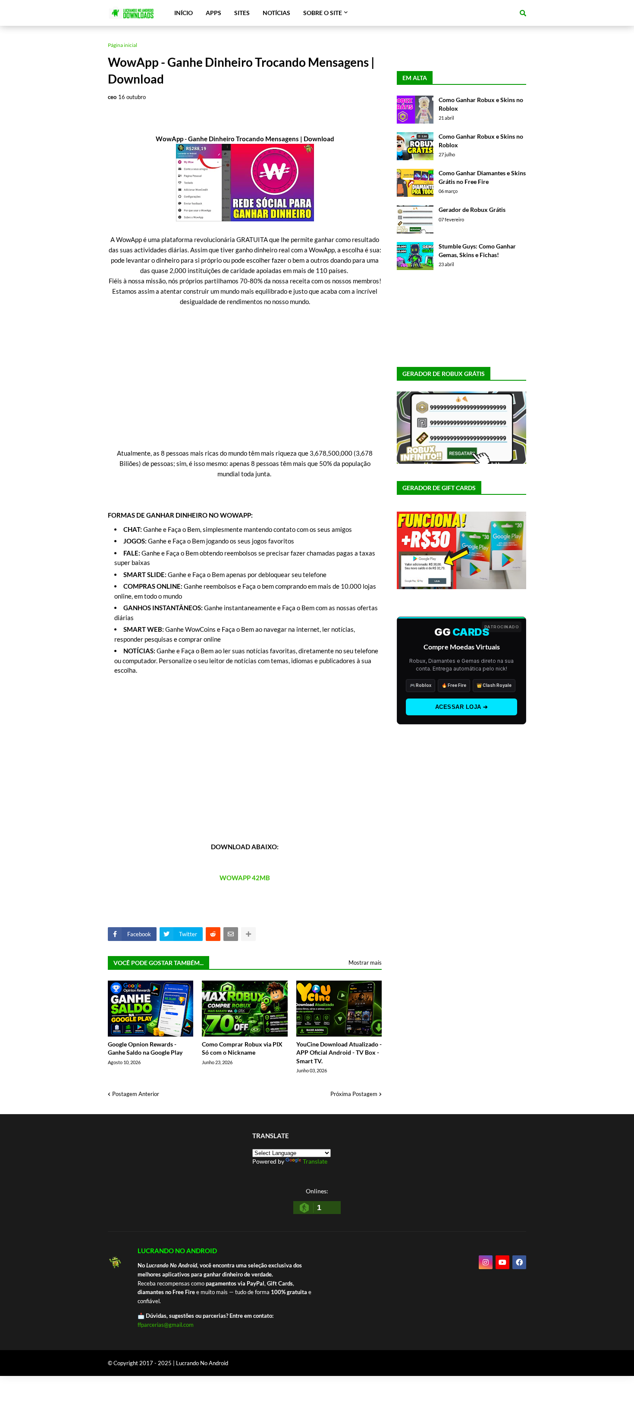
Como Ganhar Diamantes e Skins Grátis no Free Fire (482, 177)
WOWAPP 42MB (245, 878)
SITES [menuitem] (242, 12)
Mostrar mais (365, 962)
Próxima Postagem (353, 1093)
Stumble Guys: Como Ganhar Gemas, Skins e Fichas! (477, 250)
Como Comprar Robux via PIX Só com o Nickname (242, 1048)
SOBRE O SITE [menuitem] (322, 12)
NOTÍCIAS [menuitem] (276, 12)
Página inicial (122, 45)
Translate (315, 1161)
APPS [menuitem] (213, 12)
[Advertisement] (245, 387)
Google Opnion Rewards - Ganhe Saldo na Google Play (145, 1048)
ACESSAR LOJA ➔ (461, 707)
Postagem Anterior (135, 1093)
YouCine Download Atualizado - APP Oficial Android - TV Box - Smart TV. (339, 1052)
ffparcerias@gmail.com (166, 1324)
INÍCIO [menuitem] (183, 12)
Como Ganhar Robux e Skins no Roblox (481, 104)
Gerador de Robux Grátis (472, 209)
